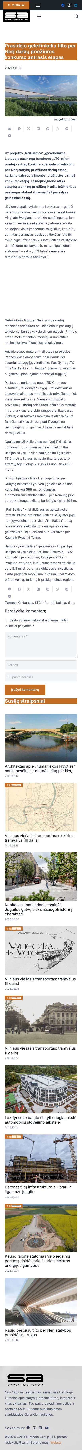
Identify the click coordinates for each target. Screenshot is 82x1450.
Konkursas (25, 603)
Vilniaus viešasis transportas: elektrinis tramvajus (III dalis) (39, 838)
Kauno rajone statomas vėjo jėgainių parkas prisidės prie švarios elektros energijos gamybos (37, 1261)
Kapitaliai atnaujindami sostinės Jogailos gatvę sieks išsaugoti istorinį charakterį (38, 909)
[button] (76, 16)
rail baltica (58, 603)
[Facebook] (63, 5)
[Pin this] (48, 129)
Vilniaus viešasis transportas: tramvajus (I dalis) (40, 1050)
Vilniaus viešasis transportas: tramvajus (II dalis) (40, 981)
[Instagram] (69, 5)
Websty (56, 1442)
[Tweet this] (28, 129)
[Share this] (19, 129)
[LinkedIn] (75, 5)
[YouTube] (47, 1427)
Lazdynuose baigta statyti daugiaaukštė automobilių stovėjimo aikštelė (40, 1120)
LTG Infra (42, 603)
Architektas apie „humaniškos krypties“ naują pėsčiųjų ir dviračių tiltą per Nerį (40, 768)
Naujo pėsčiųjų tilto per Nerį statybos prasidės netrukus (38, 1332)
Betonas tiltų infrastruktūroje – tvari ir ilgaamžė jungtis (38, 1189)
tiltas (71, 603)
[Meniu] (38, 5)
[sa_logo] (16, 16)
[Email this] (9, 129)
